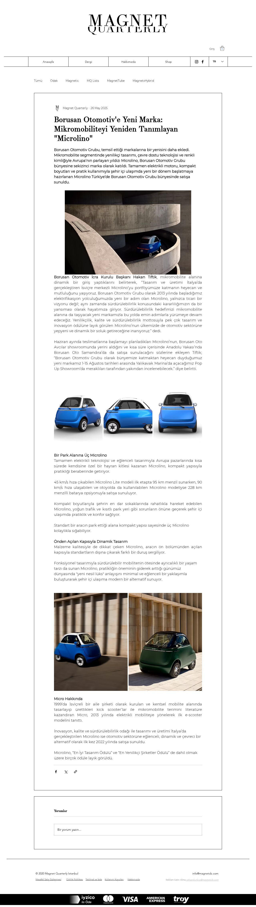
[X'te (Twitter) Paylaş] (66, 772)
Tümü (38, 81)
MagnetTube (116, 81)
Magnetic (72, 81)
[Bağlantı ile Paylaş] (75, 772)
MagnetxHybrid (143, 81)
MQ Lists (93, 81)
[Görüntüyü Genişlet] (78, 414)
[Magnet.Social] (202, 62)
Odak (54, 81)
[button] (222, 48)
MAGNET (128, 20)
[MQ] (196, 62)
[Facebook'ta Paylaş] (56, 772)
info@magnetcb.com (205, 873)
